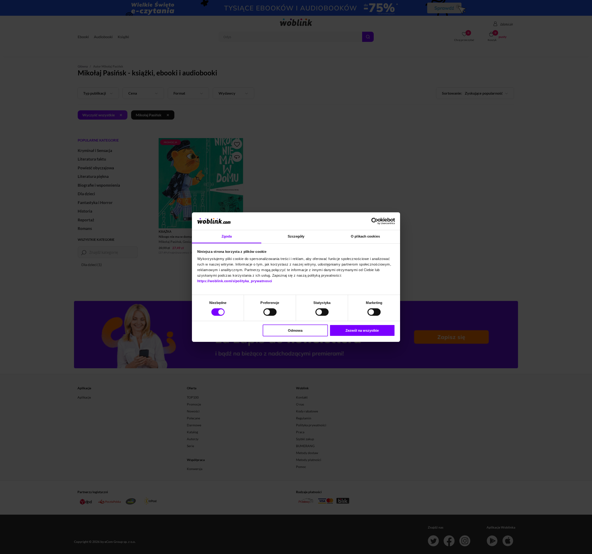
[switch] (270, 312)
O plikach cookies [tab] (365, 236)
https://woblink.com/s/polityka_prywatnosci (234, 281)
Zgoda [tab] (227, 236)
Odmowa (295, 330)
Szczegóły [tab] (296, 236)
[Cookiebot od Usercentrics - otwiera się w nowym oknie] (375, 221)
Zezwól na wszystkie (362, 330)
